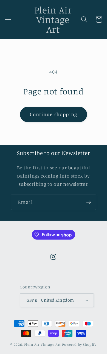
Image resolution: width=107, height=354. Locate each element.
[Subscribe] (88, 202)
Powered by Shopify (79, 344)
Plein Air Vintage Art (42, 344)
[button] (8, 19)
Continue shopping (53, 114)
